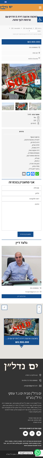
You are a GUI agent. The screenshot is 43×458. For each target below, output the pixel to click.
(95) (36, 28)
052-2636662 (33, 47)
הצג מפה (35, 53)
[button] (40, 19)
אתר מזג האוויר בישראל (35, 418)
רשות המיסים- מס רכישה (34, 420)
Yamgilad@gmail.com (32, 292)
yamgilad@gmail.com (30, 386)
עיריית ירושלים (37, 422)
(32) (24, 28)
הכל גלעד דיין (21, 296)
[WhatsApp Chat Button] (37, 452)
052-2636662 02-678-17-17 (29, 380)
